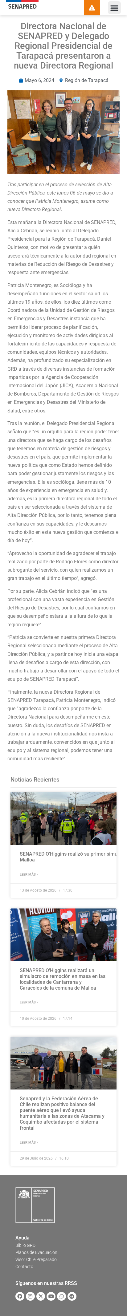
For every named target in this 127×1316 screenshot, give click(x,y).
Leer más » (29, 875)
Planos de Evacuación (36, 1252)
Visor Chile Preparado (36, 1259)
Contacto (24, 1266)
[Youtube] (51, 1296)
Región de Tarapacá (87, 80)
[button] (114, 7)
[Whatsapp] (61, 1296)
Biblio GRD (25, 1245)
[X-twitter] (40, 1296)
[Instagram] (30, 1296)
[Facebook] (19, 1296)
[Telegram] (72, 1296)
